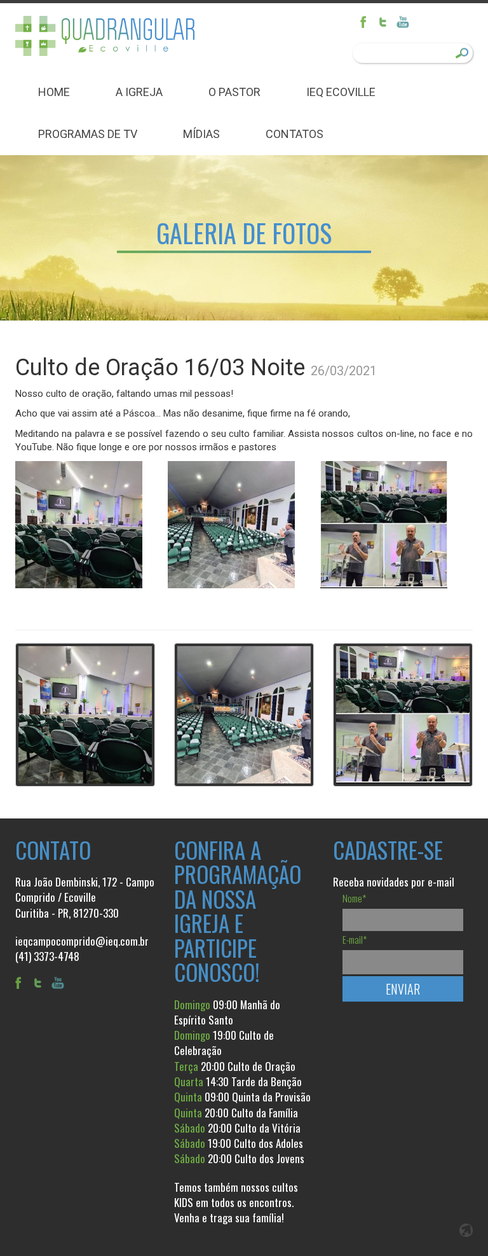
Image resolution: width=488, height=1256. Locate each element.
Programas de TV (87, 134)
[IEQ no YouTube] (403, 22)
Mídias (201, 134)
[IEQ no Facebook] (367, 22)
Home (54, 92)
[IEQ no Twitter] (385, 22)
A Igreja (139, 92)
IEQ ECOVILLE (341, 92)
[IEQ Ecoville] (105, 36)
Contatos (294, 134)
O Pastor (234, 92)
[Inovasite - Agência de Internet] (466, 1230)
